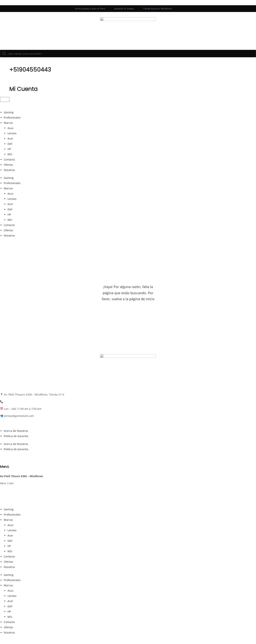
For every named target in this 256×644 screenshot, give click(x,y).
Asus (10, 128)
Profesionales (12, 117)
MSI (9, 154)
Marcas (8, 123)
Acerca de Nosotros (16, 431)
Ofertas (8, 164)
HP (9, 149)
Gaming (8, 112)
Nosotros (9, 170)
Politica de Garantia (16, 436)
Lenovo (11, 133)
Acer (10, 138)
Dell (9, 144)
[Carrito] (4, 99)
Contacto (9, 159)
